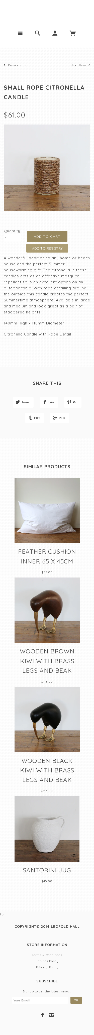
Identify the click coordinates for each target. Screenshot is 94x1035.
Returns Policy (47, 961)
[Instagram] (51, 1014)
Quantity (12, 230)
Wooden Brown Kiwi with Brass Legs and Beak (47, 660)
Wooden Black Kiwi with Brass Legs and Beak (47, 770)
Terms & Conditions (47, 955)
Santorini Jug (47, 870)
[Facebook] (42, 1014)
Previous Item (18, 65)
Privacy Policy (47, 967)
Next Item (78, 65)
